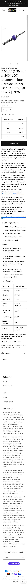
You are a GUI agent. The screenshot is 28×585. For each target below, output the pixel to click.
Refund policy (11, 579)
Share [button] (4, 359)
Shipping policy (15, 581)
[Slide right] (17, 64)
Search (5, 382)
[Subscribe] (23, 557)
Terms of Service (8, 386)
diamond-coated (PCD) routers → (12, 194)
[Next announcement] (25, 3)
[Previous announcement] (3, 3)
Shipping (3, 102)
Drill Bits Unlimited (13, 576)
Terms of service (21, 579)
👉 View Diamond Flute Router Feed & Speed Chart (13, 217)
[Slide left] (10, 64)
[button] (4, 10)
